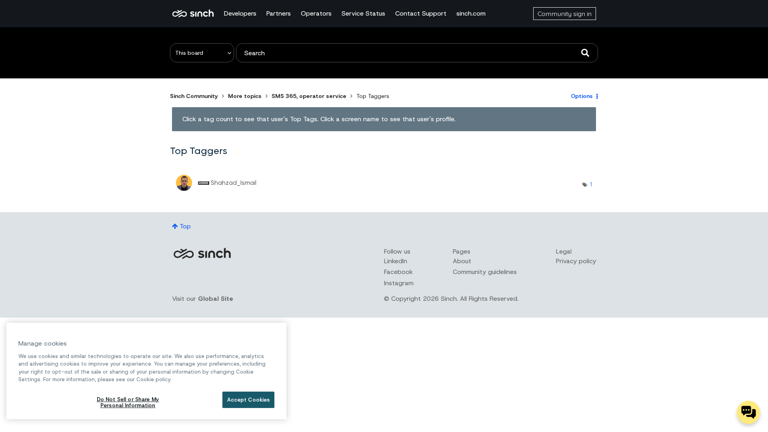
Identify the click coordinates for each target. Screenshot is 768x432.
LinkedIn (395, 261)
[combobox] (417, 52)
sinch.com (471, 13)
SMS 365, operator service (309, 96)
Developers (240, 13)
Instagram (399, 283)
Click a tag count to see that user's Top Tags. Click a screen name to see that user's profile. (319, 119)
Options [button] (582, 96)
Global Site (215, 298)
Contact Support (420, 13)
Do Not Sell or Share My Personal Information (128, 402)
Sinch (202, 253)
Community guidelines (485, 272)
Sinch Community (193, 14)
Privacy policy (576, 261)
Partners (278, 13)
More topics (245, 96)
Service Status (363, 13)
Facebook (398, 272)
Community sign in (565, 14)
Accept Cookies (248, 399)
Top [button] (185, 226)
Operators (316, 13)
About (462, 261)
